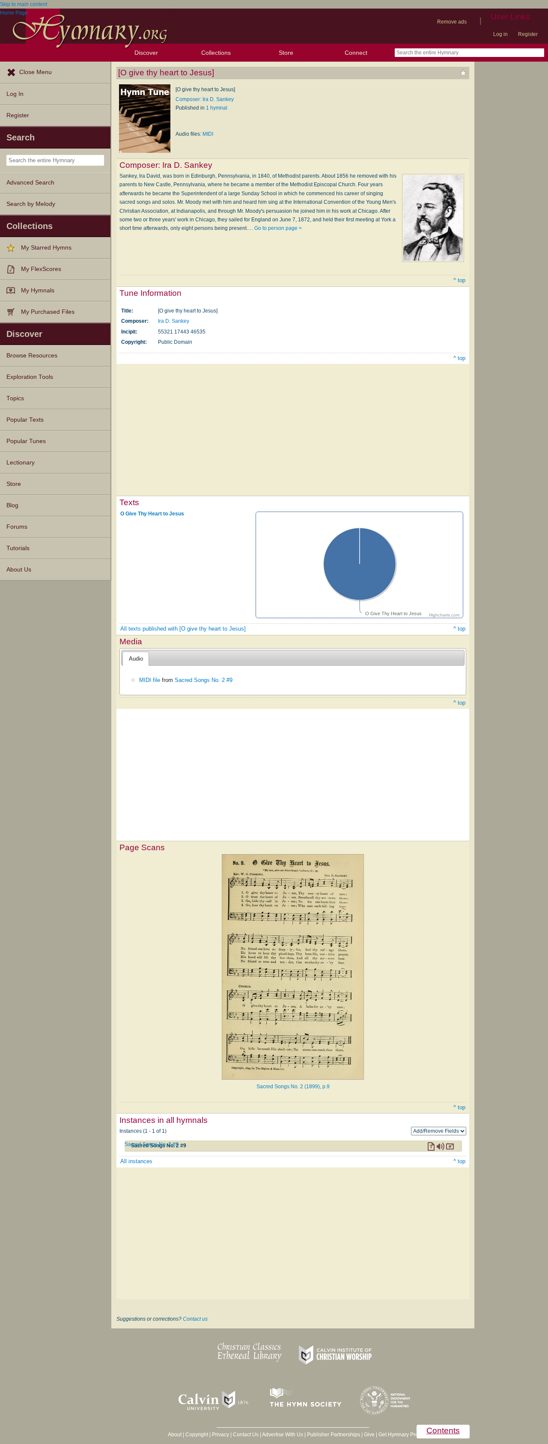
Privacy (220, 1435)
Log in (500, 34)
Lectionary (20, 462)
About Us (18, 569)
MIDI (208, 134)
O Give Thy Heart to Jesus (152, 513)
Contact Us (246, 1435)
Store (286, 52)
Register (528, 34)
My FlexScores (41, 269)
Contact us (195, 1319)
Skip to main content (23, 4)
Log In (15, 94)
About (175, 1435)
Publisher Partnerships (333, 1435)
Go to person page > (278, 228)
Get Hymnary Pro (398, 1435)
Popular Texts (25, 420)
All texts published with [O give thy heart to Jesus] (183, 628)
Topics (15, 398)
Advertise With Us (282, 1435)
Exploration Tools (29, 377)
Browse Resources (31, 355)
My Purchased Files (47, 312)
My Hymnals (37, 290)
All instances (136, 1161)
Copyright (196, 1435)
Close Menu (35, 72)
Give (369, 1435)
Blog (12, 505)
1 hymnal (216, 108)
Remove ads (452, 22)
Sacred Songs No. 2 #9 (203, 680)
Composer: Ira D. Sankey (205, 99)
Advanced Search (30, 182)
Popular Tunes (26, 441)
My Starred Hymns (46, 247)
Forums (16, 527)
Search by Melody (30, 204)
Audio (136, 658)
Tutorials (18, 548)
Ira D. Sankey (173, 321)
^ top (459, 280)
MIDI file (149, 680)
